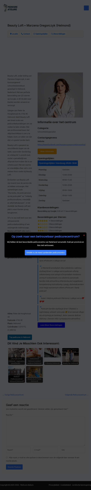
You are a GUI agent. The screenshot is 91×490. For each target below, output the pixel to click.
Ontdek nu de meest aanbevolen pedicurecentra (45, 253)
